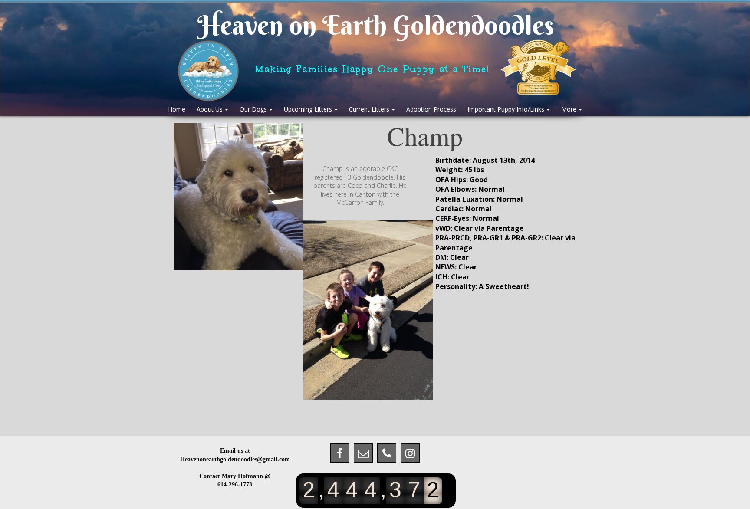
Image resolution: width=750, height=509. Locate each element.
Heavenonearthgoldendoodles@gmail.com (235, 459)
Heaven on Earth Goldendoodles (375, 25)
